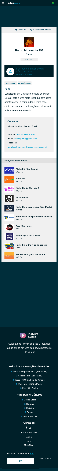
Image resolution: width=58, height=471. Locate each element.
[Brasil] (54, 3)
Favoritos (22, 30)
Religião (30, 408)
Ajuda (29, 437)
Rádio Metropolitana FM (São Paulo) (30, 371)
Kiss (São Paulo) (30, 388)
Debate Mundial (29, 416)
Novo (29, 441)
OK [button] (20, 461)
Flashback (10, 83)
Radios (14, 3)
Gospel (30, 412)
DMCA (49, 458)
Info (32, 453)
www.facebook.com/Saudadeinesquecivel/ (27, 147)
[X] (30, 428)
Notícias (30, 404)
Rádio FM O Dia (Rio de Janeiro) (29, 380)
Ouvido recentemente (42, 30)
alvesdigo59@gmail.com (25, 138)
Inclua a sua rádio (29, 432)
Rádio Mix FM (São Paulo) (30, 384)
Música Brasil (30, 400)
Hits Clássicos (24, 83)
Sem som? (29, 59)
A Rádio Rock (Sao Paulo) (30, 376)
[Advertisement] (29, 16)
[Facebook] (26, 428)
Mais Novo (29, 445)
